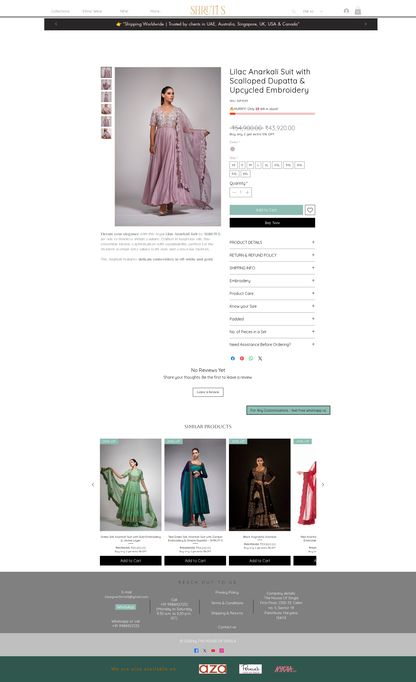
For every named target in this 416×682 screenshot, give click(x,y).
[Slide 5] (226, 19)
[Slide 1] (202, 19)
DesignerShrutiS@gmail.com (126, 597)
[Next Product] (323, 484)
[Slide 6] (196, 19)
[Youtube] (213, 651)
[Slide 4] (208, 19)
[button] (313, 11)
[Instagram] (222, 651)
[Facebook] (196, 651)
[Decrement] (233, 192)
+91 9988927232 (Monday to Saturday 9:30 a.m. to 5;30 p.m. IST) (174, 611)
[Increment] (247, 192)
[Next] (365, 24)
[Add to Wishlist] (310, 210)
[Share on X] (260, 358)
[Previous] (56, 24)
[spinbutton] (240, 192)
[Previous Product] (93, 484)
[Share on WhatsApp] (251, 358)
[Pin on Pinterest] (242, 358)
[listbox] (313, 11)
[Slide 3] (220, 19)
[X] (205, 651)
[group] (208, 502)
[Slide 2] (214, 19)
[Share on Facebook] (233, 358)
